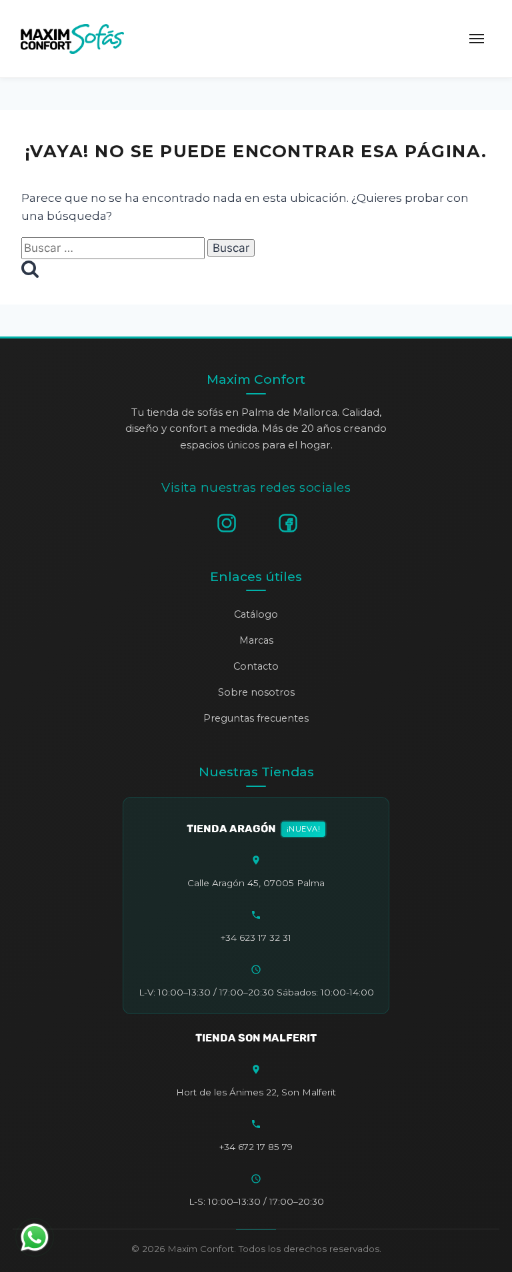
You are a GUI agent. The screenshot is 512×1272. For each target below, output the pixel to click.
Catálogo (256, 614)
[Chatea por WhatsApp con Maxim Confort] (34, 1237)
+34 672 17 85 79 (256, 1146)
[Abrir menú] (476, 38)
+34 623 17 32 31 (256, 937)
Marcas (256, 640)
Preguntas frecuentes (256, 718)
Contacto (256, 666)
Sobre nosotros (256, 692)
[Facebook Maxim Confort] (288, 523)
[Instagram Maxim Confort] (226, 523)
